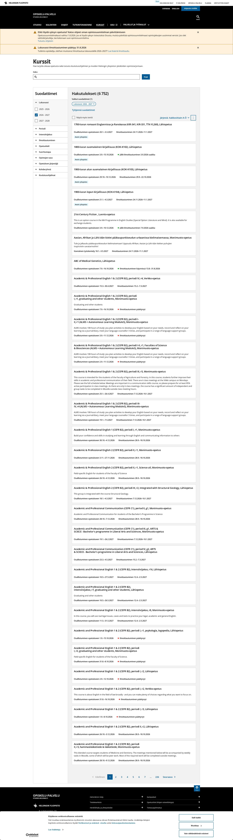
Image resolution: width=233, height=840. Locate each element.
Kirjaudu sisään (190, 8)
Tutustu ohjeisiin (45, 41)
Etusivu (37, 25)
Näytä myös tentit (84, 117)
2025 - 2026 (44, 109)
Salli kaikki (196, 818)
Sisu (113, 25)
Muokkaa (195, 826)
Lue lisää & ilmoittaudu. (119, 51)
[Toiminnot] (193, 117)
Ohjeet (64, 25)
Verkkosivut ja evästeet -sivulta (92, 823)
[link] (110, 777)
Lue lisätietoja (54, 830)
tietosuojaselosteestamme (123, 823)
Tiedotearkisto (95, 802)
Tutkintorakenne (82, 25)
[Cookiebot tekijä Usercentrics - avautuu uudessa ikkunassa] (32, 835)
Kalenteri (51, 25)
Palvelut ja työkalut (134, 24)
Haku (35, 72)
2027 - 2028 (44, 120)
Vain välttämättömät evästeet (196, 833)
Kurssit (100, 25)
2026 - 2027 (44, 115)
